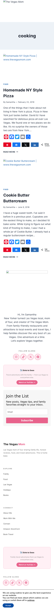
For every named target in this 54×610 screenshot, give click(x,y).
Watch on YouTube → (27, 382)
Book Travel (8, 534)
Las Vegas (7, 484)
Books (6, 495)
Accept (8, 605)
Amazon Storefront (11, 529)
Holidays (7, 490)
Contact (6, 524)
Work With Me (9, 518)
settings (30, 600)
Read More (10, 152)
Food (5, 84)
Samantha (10, 102)
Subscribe (27, 420)
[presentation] (27, 67)
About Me (7, 513)
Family (6, 474)
